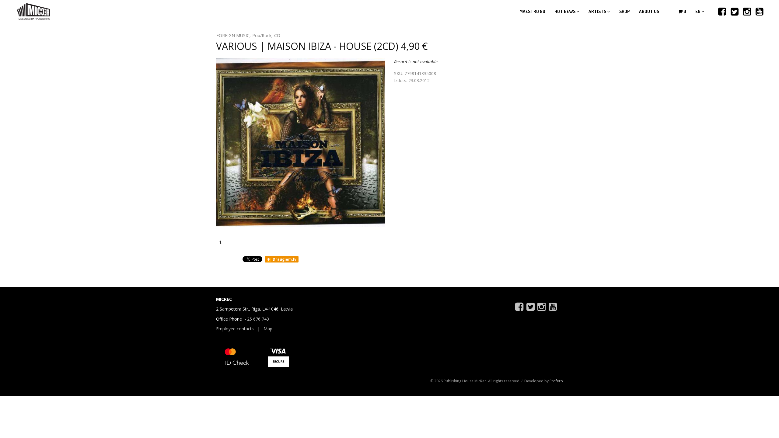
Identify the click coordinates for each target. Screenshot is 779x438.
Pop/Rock (261, 35)
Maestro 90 (532, 11)
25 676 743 (258, 319)
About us (649, 11)
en (698, 11)
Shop (624, 11)
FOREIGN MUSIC (233, 35)
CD (277, 35)
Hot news (565, 11)
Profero (556, 381)
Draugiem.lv (284, 259)
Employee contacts (235, 329)
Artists (598, 11)
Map (268, 329)
